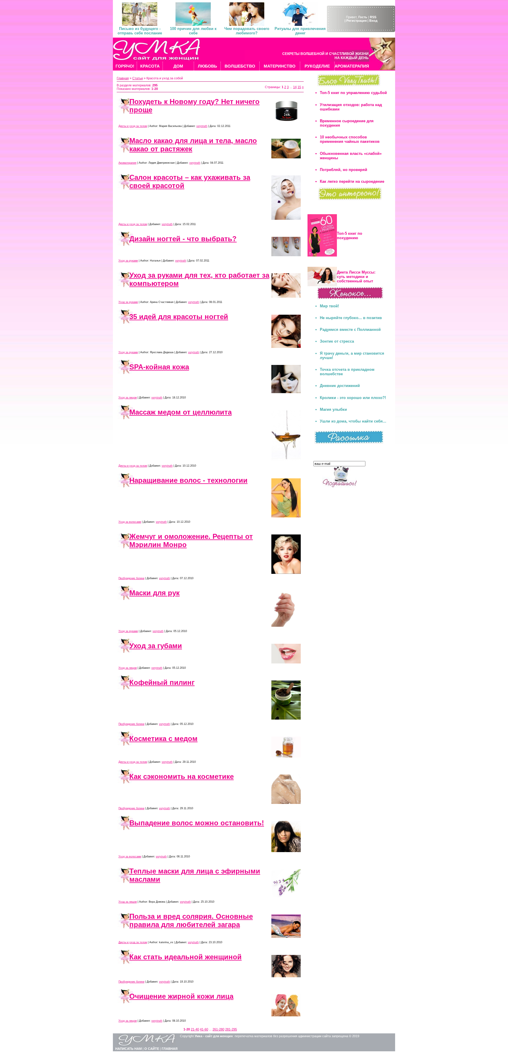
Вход (373, 20)
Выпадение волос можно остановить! (196, 823)
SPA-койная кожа (159, 367)
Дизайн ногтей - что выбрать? (183, 239)
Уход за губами (155, 646)
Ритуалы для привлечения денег (300, 30)
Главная (123, 78)
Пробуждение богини (131, 578)
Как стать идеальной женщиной (185, 957)
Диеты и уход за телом (132, 126)
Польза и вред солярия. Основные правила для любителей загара (191, 920)
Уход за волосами (129, 521)
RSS (373, 17)
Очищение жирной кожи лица (181, 996)
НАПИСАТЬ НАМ (128, 1048)
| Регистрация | (356, 20)
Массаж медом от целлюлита (180, 412)
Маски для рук (154, 593)
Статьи (137, 78)
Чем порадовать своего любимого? (246, 30)
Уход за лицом (127, 397)
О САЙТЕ (151, 1048)
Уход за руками (128, 260)
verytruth (201, 126)
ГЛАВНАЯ (170, 1048)
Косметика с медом (163, 738)
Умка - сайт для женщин (214, 1036)
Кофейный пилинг (162, 682)
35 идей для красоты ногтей (178, 317)
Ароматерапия (127, 162)
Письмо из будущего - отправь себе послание (140, 30)
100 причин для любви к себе (193, 30)
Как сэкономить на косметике (181, 776)
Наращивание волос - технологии (188, 480)
